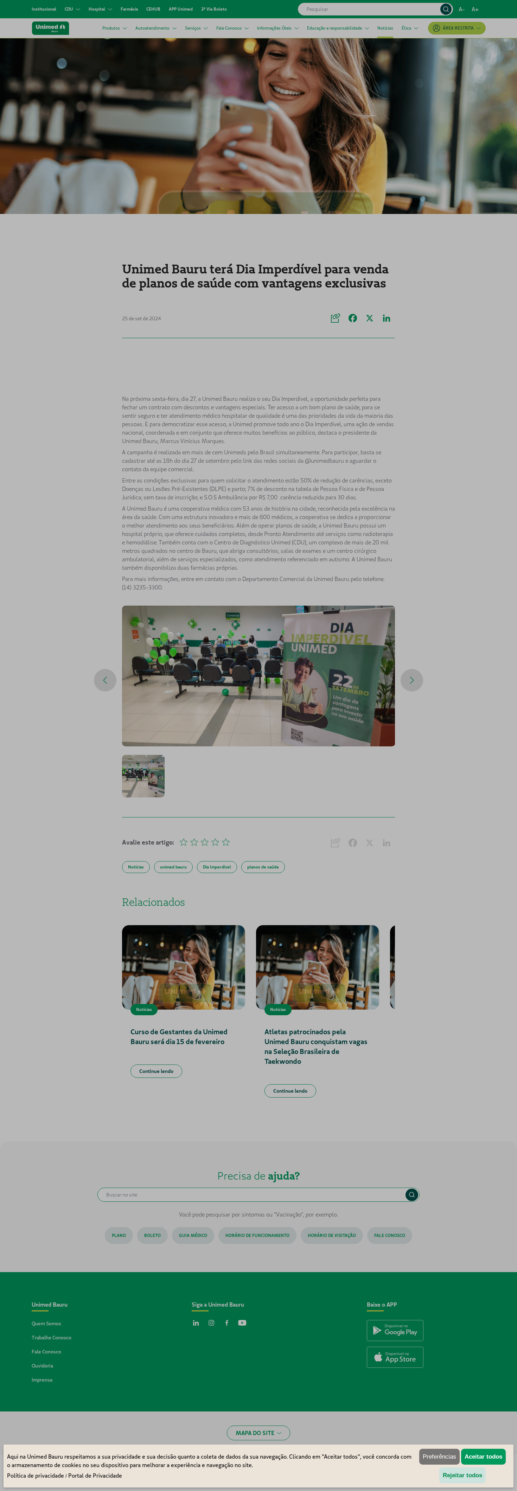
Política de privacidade (35, 1475)
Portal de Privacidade (95, 1475)
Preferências (439, 1456)
